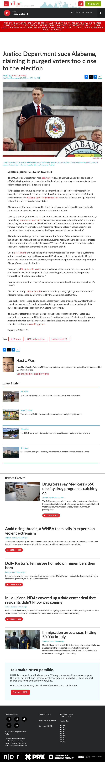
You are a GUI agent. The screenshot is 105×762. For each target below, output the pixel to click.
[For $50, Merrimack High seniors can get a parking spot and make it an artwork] (11, 433)
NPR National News (36, 339)
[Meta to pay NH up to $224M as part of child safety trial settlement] (11, 396)
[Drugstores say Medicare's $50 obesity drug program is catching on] (22, 491)
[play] (7, 12)
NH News (24, 391)
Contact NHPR (45, 715)
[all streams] (101, 13)
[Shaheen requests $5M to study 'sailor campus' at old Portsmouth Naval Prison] (11, 452)
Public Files (64, 721)
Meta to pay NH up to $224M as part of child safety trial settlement (50, 395)
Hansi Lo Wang (19, 75)
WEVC (62, 727)
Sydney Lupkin (48, 497)
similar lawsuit (34, 291)
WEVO (62, 738)
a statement (20, 252)
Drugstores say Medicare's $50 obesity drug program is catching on (69, 488)
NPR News (16, 339)
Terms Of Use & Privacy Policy (66, 715)
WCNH (62, 725)
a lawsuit (46, 177)
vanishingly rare (37, 324)
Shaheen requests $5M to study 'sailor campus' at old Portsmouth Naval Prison (54, 451)
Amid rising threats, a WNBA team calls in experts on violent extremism (50, 531)
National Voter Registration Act (42, 197)
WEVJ (62, 734)
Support (94, 4)
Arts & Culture (26, 410)
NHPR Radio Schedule (47, 720)
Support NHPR (20, 692)
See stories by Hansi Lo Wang (33, 373)
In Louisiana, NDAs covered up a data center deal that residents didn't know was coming (50, 600)
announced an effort (30, 219)
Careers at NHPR (45, 726)
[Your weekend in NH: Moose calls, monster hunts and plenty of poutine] (11, 414)
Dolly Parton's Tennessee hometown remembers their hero (50, 565)
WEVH (62, 732)
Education (24, 429)
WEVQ (62, 740)
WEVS (62, 742)
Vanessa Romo (48, 641)
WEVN (62, 736)
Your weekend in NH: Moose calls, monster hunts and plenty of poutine (51, 414)
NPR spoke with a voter (30, 269)
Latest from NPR (59, 339)
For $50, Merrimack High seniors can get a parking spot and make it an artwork (55, 433)
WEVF (62, 730)
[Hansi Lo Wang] (8, 364)
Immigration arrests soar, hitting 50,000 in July (69, 634)
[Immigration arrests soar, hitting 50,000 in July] (22, 639)
